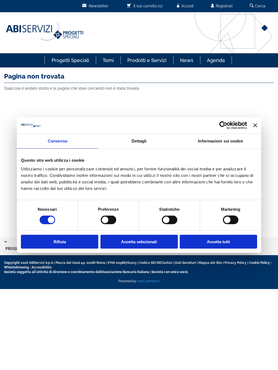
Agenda (216, 60)
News (186, 60)
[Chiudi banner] (255, 125)
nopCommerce (148, 281)
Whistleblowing (16, 267)
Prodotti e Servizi (146, 60)
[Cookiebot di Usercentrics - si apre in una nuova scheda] (223, 125)
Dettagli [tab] (139, 141)
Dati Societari (185, 263)
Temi (108, 60)
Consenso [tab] (57, 141)
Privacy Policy (236, 263)
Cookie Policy (259, 263)
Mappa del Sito (210, 263)
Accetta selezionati (139, 241)
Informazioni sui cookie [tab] (220, 141)
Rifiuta (59, 241)
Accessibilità (41, 267)
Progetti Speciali (70, 60)
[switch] (108, 220)
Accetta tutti (218, 241)
